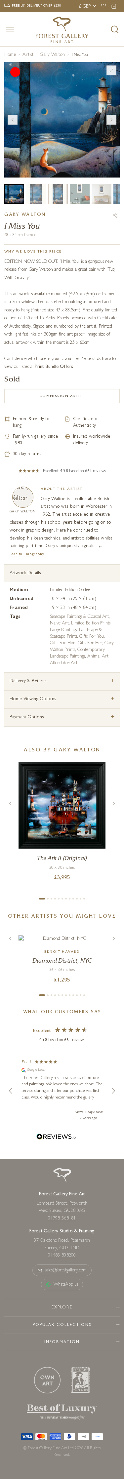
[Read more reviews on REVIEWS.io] (56, 1138)
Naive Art (59, 623)
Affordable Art (63, 663)
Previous (13, 120)
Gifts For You (91, 636)
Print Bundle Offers (54, 367)
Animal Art (97, 656)
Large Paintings (63, 630)
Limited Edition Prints (91, 623)
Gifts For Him (62, 643)
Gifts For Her (90, 643)
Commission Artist (62, 396)
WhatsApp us (66, 1284)
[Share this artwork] (115, 215)
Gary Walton (52, 55)
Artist (27, 55)
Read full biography (27, 554)
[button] (11, 1091)
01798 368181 (62, 1218)
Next (111, 120)
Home (10, 55)
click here (101, 359)
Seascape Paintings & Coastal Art (79, 617)
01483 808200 (62, 1255)
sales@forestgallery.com (66, 1270)
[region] (62, 1091)
